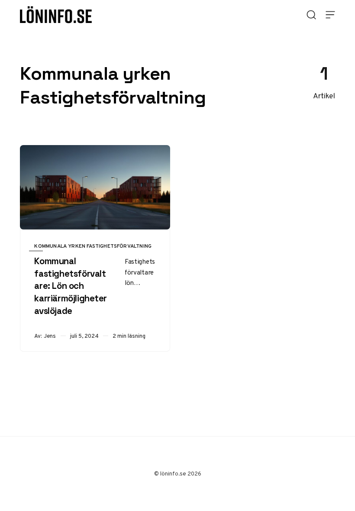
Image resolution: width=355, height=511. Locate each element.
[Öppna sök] (311, 14)
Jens (50, 336)
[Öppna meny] (330, 14)
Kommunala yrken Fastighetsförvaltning (93, 246)
